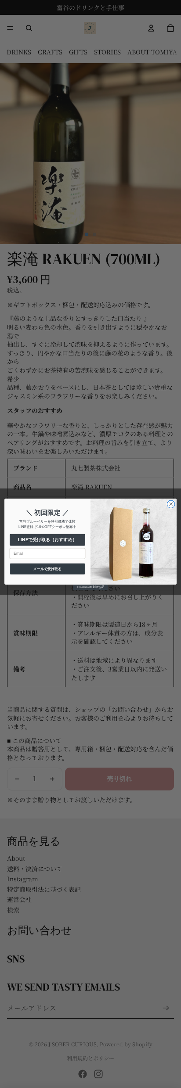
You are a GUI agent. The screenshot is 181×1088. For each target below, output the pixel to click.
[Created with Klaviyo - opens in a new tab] (90, 586)
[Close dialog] (171, 504)
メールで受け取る (47, 569)
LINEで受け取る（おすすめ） (47, 539)
